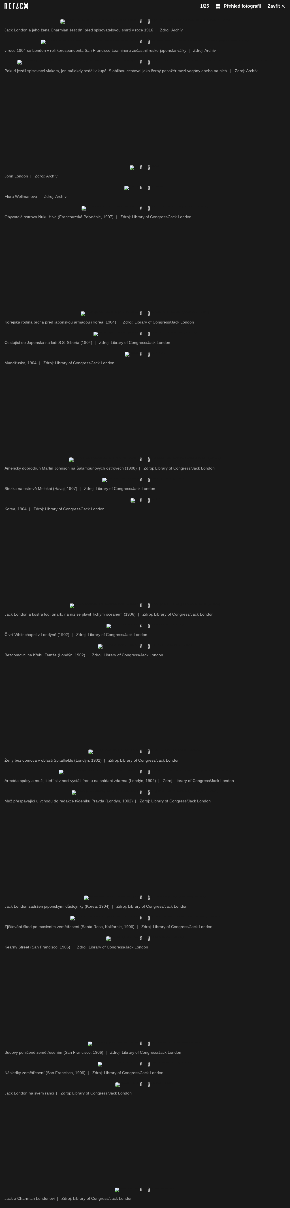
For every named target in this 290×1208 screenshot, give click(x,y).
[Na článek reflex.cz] (16, 6)
